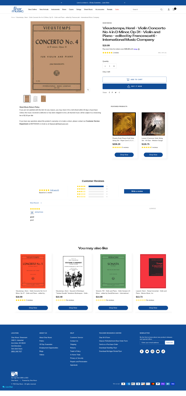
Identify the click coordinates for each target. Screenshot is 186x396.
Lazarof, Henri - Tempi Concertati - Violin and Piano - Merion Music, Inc (151, 292)
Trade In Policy (75, 351)
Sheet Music (88, 9)
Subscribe (169, 342)
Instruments (55, 9)
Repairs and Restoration (78, 361)
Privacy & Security (76, 358)
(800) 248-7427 (16, 351)
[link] (32, 9)
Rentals (109, 9)
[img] (35, 209)
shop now (124, 155)
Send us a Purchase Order (108, 344)
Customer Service (76, 337)
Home (13, 17)
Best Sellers (32, 9)
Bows (64, 9)
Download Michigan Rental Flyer (110, 351)
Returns (73, 348)
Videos (41, 355)
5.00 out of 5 (54, 190)
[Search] (161, 9)
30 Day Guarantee (45, 344)
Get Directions (16, 346)
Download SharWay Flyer (108, 348)
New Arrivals (44, 9)
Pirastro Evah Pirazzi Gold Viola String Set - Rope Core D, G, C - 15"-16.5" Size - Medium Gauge (123, 139)
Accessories (99, 9)
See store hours (16, 349)
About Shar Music (45, 337)
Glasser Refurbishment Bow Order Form (113, 341)
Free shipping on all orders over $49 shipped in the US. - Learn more (93, 2)
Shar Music (107, 23)
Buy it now (136, 86)
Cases (71, 9)
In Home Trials (75, 355)
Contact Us (74, 341)
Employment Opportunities (48, 348)
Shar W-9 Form (104, 337)
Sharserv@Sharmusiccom (58, 124)
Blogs (41, 351)
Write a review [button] (137, 191)
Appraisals (74, 365)
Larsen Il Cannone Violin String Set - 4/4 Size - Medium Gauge (152, 139)
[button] (174, 9)
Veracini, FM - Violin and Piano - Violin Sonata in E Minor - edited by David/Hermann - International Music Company (113, 292)
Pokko (41, 341)
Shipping (73, 344)
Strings (78, 9)
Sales (117, 9)
